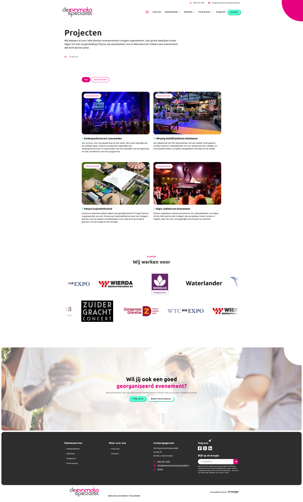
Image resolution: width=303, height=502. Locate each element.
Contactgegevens (163, 443)
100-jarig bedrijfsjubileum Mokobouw (177, 138)
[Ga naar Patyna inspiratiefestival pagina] (116, 183)
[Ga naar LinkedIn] (210, 448)
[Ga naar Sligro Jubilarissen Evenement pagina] (187, 183)
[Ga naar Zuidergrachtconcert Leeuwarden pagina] (116, 113)
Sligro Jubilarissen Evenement (173, 208)
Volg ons (203, 443)
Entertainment (100, 79)
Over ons (157, 12)
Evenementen (171, 12)
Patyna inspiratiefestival (98, 208)
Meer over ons (117, 443)
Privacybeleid (134, 495)
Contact (234, 12)
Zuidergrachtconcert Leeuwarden (103, 138)
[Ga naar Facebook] (200, 448)
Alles (86, 79)
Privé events (204, 12)
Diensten (188, 12)
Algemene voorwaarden (118, 495)
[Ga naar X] (205, 448)
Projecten (220, 12)
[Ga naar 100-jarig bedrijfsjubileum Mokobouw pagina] (187, 113)
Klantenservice (73, 443)
